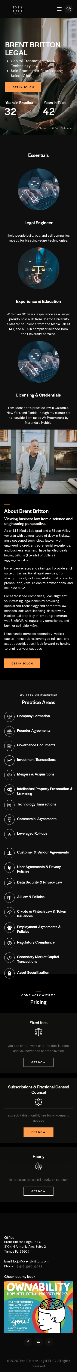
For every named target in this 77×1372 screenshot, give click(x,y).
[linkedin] (38, 1342)
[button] (59, 9)
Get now (38, 1062)
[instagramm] (49, 1342)
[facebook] (28, 1342)
